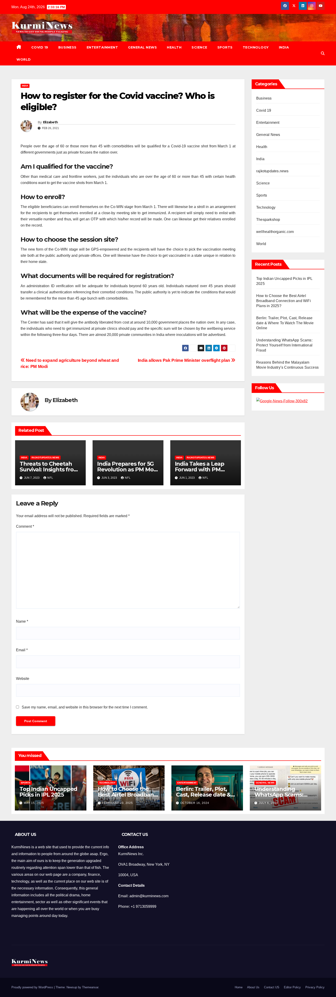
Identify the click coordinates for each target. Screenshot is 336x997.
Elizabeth (50, 122)
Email (22, 650)
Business (67, 47)
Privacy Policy (315, 987)
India (284, 47)
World (23, 59)
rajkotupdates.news (45, 457)
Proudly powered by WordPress (32, 987)
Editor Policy (292, 987)
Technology (256, 47)
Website (22, 679)
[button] (323, 53)
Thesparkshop (268, 220)
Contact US (271, 987)
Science (199, 47)
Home (239, 987)
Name (22, 621)
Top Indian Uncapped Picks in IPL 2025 (48, 792)
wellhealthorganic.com (275, 232)
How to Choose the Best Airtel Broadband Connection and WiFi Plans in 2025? (283, 301)
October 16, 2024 (194, 803)
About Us (253, 987)
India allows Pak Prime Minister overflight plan (184, 360)
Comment (25, 526)
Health (174, 47)
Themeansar (90, 987)
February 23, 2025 (117, 803)
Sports (225, 47)
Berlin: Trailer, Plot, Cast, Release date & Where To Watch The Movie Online (285, 323)
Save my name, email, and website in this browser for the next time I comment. (85, 707)
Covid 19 (39, 47)
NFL (50, 477)
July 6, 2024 (268, 803)
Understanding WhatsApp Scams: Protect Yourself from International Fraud (284, 345)
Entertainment (102, 47)
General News (142, 47)
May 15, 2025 (34, 803)
